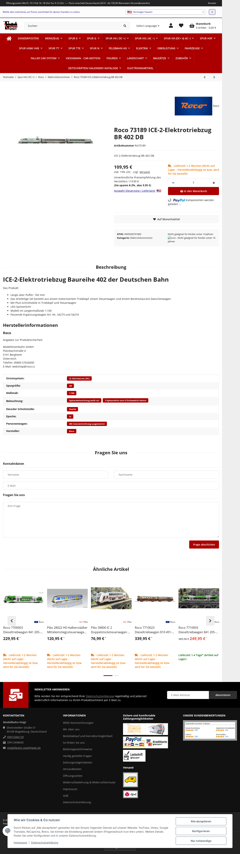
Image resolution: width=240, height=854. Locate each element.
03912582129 (15, 737)
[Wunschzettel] (181, 26)
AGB (65, 795)
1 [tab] (108, 675)
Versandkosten (72, 769)
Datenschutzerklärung (44, 842)
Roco (71, 431)
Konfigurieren (201, 831)
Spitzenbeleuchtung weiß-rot (84, 400)
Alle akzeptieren (201, 821)
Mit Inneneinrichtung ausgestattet (87, 424)
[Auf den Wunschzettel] (39, 582)
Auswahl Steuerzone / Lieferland (135, 190)
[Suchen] (125, 26)
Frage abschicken (204, 544)
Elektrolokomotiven (141, 238)
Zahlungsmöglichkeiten (77, 762)
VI (70, 416)
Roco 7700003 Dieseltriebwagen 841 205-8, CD (23, 630)
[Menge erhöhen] (214, 183)
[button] (171, 26)
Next (210, 621)
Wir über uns (71, 729)
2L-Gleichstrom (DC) (79, 378)
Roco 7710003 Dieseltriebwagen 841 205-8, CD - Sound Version (198, 630)
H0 (70, 386)
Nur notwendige (201, 840)
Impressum (20, 842)
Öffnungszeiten (72, 776)
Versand (145, 172)
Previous (12, 621)
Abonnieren (222, 695)
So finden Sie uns (74, 742)
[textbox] (165, 12)
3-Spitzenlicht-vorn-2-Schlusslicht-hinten (125, 400)
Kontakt (212, 3)
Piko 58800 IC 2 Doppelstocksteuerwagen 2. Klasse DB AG (110, 630)
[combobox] (165, 12)
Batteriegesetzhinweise (77, 749)
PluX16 (72, 409)
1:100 (71, 393)
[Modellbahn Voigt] (9, 38)
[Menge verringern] (173, 183)
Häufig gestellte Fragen (77, 756)
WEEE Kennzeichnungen (78, 723)
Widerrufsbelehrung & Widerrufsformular (89, 782)
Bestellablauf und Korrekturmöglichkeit (87, 736)
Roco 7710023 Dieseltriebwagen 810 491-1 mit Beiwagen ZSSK (154, 630)
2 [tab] (116, 675)
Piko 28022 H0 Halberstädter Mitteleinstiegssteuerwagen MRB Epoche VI (67, 630)
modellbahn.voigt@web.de (24, 748)
